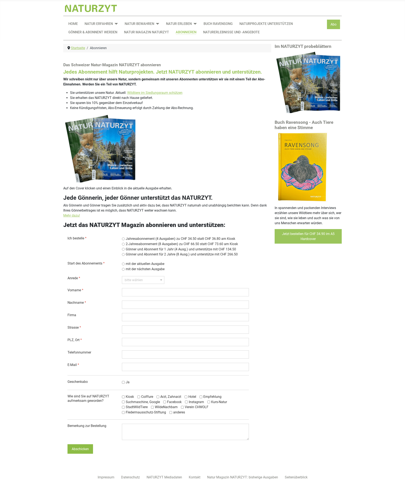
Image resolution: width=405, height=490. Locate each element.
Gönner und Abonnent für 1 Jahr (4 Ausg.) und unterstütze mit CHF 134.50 (181, 249)
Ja (128, 382)
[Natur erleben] (194, 23)
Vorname (75, 290)
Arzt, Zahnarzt (170, 397)
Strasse (74, 327)
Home (73, 24)
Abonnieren (186, 32)
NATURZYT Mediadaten (164, 477)
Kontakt (194, 477)
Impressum (106, 477)
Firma (72, 315)
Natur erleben (179, 24)
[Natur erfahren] (115, 23)
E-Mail (73, 365)
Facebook (174, 402)
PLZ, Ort (75, 340)
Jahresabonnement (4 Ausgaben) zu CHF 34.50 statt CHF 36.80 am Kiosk (180, 239)
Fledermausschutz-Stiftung (146, 412)
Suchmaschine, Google (143, 402)
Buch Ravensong (218, 24)
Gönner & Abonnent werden (92, 32)
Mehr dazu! (71, 215)
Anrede (74, 278)
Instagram (196, 402)
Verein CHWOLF (196, 407)
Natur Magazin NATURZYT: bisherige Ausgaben (242, 477)
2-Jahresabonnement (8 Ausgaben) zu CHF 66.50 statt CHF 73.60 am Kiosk (182, 244)
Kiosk (130, 397)
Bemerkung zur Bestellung (87, 426)
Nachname (77, 303)
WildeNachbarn (166, 407)
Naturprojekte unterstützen (266, 24)
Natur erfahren (99, 24)
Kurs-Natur (219, 402)
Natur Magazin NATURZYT (146, 32)
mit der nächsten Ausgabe (145, 269)
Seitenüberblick (296, 477)
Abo (333, 24)
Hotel (192, 397)
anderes (179, 412)
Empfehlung (212, 397)
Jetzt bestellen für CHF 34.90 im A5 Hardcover (308, 236)
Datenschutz (130, 477)
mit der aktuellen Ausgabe (145, 264)
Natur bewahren (139, 24)
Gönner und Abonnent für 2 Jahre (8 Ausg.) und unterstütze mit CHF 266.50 (182, 254)
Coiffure (147, 397)
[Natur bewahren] (156, 23)
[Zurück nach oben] (398, 482)
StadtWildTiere (137, 407)
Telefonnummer (79, 352)
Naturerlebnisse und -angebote (231, 32)
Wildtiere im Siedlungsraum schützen (154, 93)
